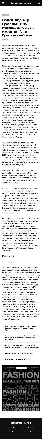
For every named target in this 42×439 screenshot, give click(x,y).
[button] (4, 3)
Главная (8, 428)
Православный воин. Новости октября (19, 353)
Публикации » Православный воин (17, 359)
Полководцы (29, 431)
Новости (5, 14)
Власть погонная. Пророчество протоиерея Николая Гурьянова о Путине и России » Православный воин (20, 328)
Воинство (18, 431)
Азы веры (31, 428)
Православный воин (21, 3)
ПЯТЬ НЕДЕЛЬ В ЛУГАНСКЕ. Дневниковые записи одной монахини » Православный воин (22, 346)
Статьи (23, 428)
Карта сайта (21, 435)
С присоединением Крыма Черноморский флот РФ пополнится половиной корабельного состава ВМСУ (22, 337)
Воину (11, 431)
